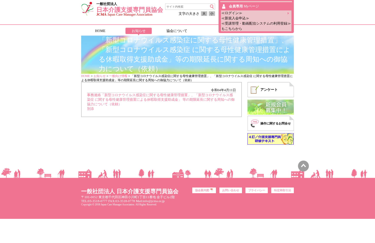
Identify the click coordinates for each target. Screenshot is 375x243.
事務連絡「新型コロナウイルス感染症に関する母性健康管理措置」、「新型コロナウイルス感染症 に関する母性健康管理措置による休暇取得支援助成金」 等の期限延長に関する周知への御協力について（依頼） (161, 99)
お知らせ (139, 31)
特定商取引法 (282, 190)
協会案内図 (202, 190)
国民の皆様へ (215, 31)
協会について (176, 31)
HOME (100, 31)
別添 (90, 109)
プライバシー (256, 190)
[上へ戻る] (303, 170)
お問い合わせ (230, 190)
